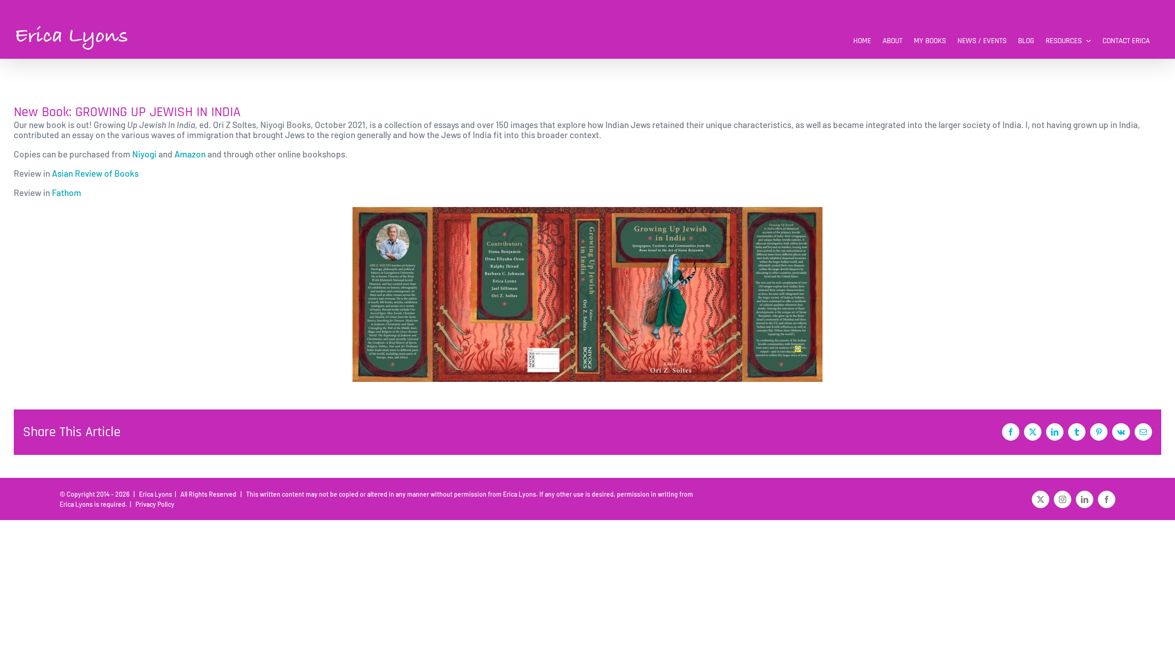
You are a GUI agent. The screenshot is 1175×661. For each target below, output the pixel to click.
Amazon (190, 154)
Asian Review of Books (95, 173)
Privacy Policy (153, 504)
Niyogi (144, 154)
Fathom (67, 192)
